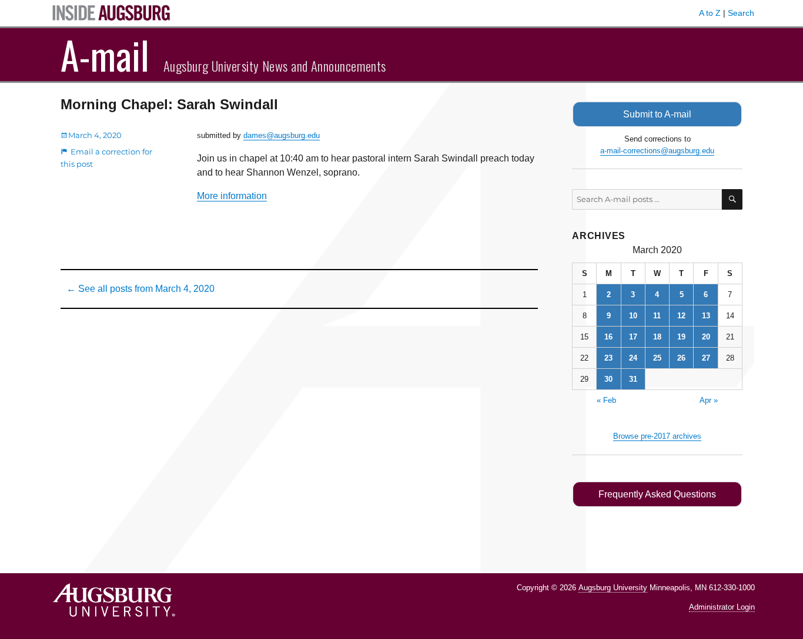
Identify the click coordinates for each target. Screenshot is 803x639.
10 (633, 315)
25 (657, 358)
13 (706, 315)
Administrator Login (722, 607)
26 (681, 358)
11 (657, 315)
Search (741, 13)
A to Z (710, 13)
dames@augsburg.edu (281, 135)
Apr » (709, 400)
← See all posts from (140, 289)
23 (608, 358)
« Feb (606, 400)
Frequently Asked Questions (657, 494)
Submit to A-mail (657, 114)
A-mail (105, 54)
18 (657, 336)
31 (633, 379)
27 (706, 358)
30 (608, 379)
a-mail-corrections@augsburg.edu (657, 150)
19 (681, 336)
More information (232, 196)
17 (633, 336)
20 (706, 336)
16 (608, 336)
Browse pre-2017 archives (657, 436)
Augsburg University (612, 587)
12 (681, 315)
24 (633, 358)
